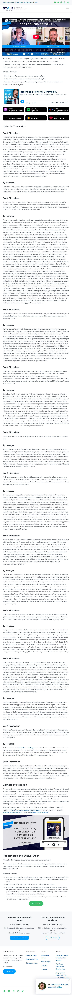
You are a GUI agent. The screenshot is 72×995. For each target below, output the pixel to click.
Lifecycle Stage (31, 955)
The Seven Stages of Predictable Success (62, 957)
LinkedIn (22, 748)
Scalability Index (31, 963)
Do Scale (44, 966)
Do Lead (44, 969)
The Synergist (45, 962)
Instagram (31, 748)
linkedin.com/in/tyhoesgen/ (12, 812)
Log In (35, 2)
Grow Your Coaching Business (24, 2)
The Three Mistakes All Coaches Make (60, 966)
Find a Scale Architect (19, 938)
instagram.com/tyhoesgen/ (39, 812)
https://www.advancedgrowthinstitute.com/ (25, 810)
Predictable (45, 955)
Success (43, 958)
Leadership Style (32, 959)
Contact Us (9, 971)
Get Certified (53, 938)
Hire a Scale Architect (9, 2)
